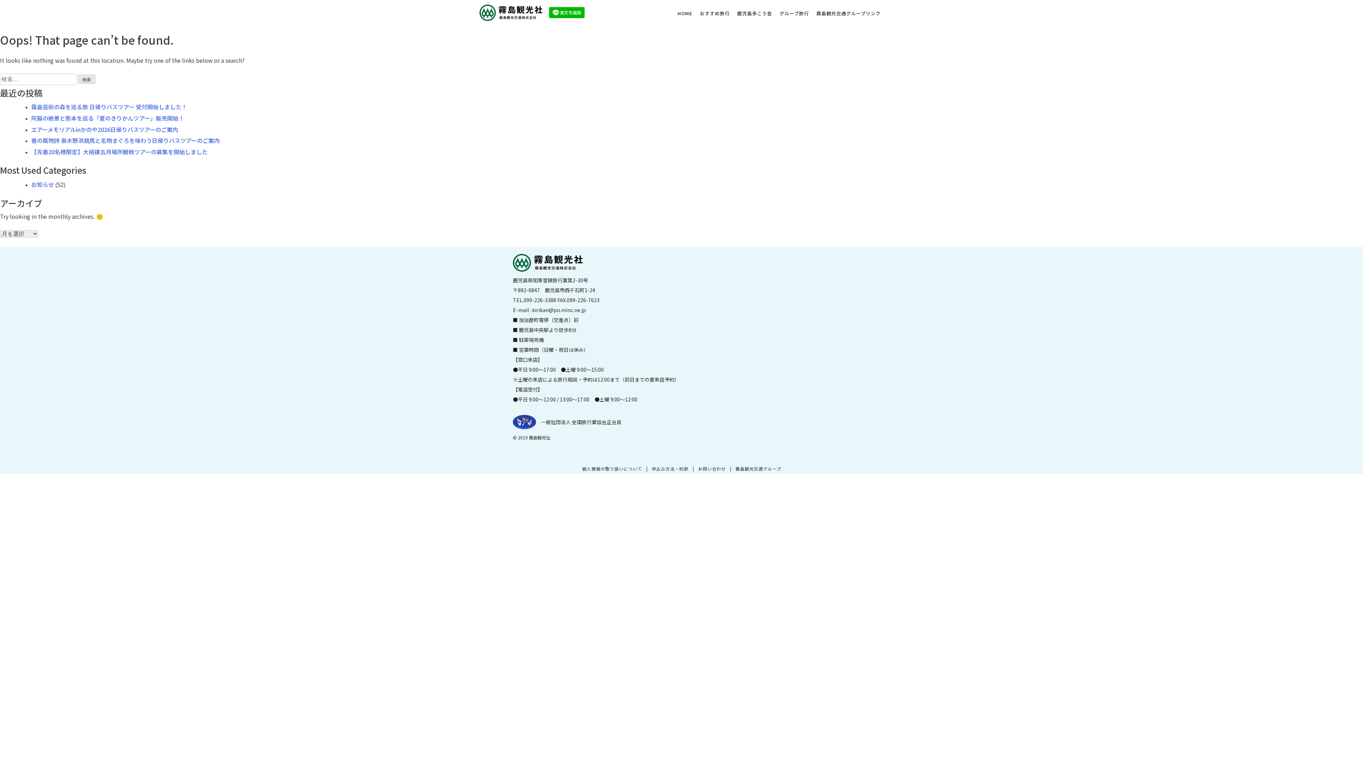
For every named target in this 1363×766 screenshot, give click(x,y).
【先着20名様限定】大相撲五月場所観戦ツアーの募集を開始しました (119, 152)
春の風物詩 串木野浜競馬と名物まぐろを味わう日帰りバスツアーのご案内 (125, 140)
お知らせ (42, 184)
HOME (685, 13)
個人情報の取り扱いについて (612, 469)
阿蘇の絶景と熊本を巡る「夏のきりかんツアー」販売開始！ (107, 118)
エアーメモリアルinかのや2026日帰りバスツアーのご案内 (104, 129)
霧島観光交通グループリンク (848, 13)
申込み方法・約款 (670, 469)
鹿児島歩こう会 (754, 13)
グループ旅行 (794, 13)
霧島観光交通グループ (758, 469)
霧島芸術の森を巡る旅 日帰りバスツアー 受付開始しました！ (109, 106)
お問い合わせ (712, 469)
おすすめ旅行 (715, 13)
